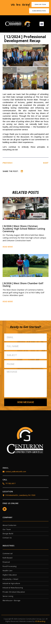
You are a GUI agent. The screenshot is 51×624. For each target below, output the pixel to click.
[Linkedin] (5, 509)
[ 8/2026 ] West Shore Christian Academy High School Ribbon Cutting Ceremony (24, 228)
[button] (41, 24)
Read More (8, 247)
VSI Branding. (40, 621)
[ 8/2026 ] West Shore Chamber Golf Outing (23, 284)
